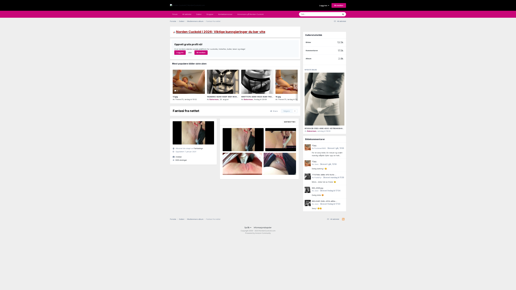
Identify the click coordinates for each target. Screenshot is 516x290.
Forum (175, 14)
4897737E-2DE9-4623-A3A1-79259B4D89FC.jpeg (264, 97)
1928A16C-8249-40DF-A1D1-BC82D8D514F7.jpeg (229, 97)
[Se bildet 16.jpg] (291, 82)
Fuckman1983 (320, 148)
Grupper (209, 14)
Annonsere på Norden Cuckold (250, 14)
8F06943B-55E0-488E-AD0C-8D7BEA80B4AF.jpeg (326, 128)
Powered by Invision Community (258, 233)
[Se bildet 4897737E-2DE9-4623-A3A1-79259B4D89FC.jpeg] (257, 82)
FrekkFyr (318, 177)
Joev (316, 164)
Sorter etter (289, 122)
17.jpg (175, 97)
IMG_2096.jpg (317, 188)
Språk (247, 227)
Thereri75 (179, 99)
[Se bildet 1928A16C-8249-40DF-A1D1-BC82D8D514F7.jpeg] (223, 82)
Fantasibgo (198, 148)
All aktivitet (186, 14)
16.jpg (278, 97)
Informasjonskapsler (263, 227)
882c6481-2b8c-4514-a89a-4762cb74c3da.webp (324, 201)
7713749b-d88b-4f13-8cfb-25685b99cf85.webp (323, 175)
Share (275, 111)
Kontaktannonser (225, 14)
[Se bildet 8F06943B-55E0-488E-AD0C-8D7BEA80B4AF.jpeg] (324, 99)
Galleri (199, 14)
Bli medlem (338, 5)
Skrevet (335, 148)
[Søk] (343, 14)
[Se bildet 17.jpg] (189, 82)
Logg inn (323, 5)
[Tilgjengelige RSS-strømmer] (343, 219)
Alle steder (332, 14)
